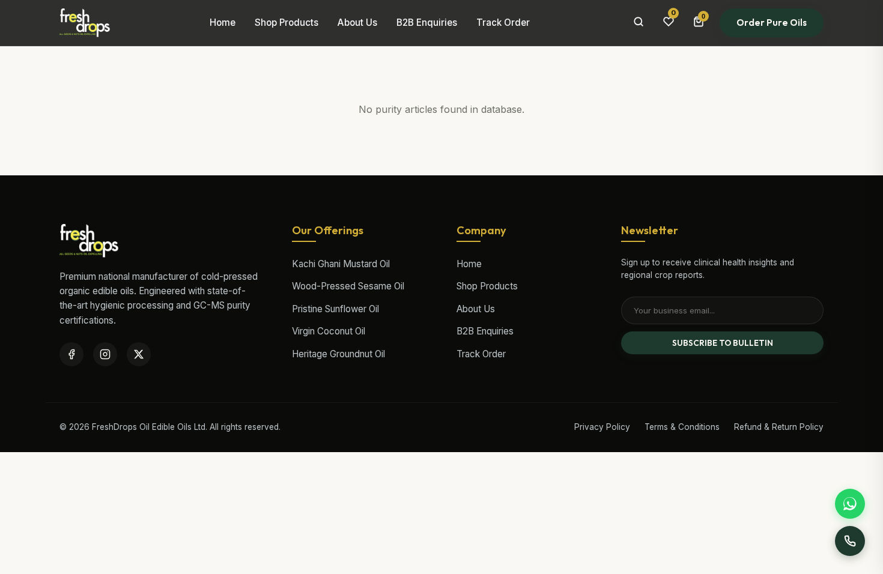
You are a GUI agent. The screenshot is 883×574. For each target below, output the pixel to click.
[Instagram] (105, 354)
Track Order (503, 22)
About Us (357, 22)
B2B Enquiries (426, 22)
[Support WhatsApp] (850, 504)
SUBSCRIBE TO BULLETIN (722, 342)
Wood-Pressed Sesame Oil (348, 286)
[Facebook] (71, 354)
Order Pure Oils (771, 22)
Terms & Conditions (682, 427)
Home (222, 22)
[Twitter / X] (139, 354)
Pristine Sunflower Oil (335, 309)
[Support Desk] (850, 541)
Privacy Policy (602, 427)
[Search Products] (639, 23)
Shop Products (286, 22)
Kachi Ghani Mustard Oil (341, 264)
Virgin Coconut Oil (328, 331)
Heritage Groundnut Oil (338, 354)
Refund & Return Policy (779, 427)
